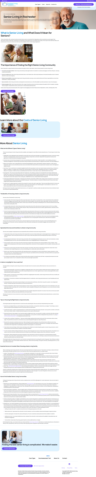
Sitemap (63, 467)
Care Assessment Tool (44, 458)
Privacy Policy (69, 467)
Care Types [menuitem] (37, 4)
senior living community (19, 353)
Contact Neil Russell (8, 91)
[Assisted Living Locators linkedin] (69, 464)
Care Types (8, 14)
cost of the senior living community (14, 366)
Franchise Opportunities (39, 465)
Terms (76, 467)
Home (4, 14)
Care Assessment (30, 383)
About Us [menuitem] (48, 4)
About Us (56, 458)
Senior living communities (19, 216)
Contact (64, 458)
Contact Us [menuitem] (53, 4)
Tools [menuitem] (43, 4)
